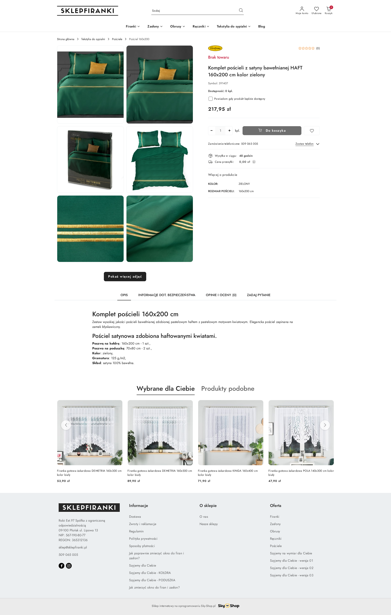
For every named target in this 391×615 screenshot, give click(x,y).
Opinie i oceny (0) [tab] (221, 295)
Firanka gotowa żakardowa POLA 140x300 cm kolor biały (231, 473)
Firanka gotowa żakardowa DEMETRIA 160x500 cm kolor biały (89, 473)
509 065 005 (68, 554)
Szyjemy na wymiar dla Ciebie (291, 553)
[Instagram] (69, 566)
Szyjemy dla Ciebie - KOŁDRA (150, 572)
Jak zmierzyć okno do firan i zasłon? (154, 587)
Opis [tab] (124, 295)
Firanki (274, 516)
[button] (90, 84)
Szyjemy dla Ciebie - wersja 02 (291, 568)
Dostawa (135, 516)
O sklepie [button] (208, 506)
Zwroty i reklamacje (142, 524)
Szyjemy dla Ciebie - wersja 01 (291, 560)
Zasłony (275, 524)
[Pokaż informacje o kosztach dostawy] (254, 162)
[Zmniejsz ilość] (211, 130)
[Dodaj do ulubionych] (312, 130)
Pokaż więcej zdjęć (125, 276)
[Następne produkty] (325, 425)
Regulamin (136, 531)
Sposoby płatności (142, 546)
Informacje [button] (138, 506)
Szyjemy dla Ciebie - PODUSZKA (152, 580)
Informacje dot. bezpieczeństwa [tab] (166, 295)
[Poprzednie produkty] (66, 425)
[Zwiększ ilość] (229, 130)
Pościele (276, 546)
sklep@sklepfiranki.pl (73, 547)
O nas (204, 516)
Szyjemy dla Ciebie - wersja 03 (291, 575)
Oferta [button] (275, 506)
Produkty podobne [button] (227, 388)
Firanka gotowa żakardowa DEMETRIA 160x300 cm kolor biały (300, 473)
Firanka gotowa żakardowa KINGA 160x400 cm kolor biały (157, 473)
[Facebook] (61, 566)
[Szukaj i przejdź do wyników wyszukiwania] (241, 11)
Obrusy (275, 531)
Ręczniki (275, 538)
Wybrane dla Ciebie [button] (166, 388)
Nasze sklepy (209, 524)
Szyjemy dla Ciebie (142, 565)
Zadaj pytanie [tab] (258, 295)
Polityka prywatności (143, 538)
